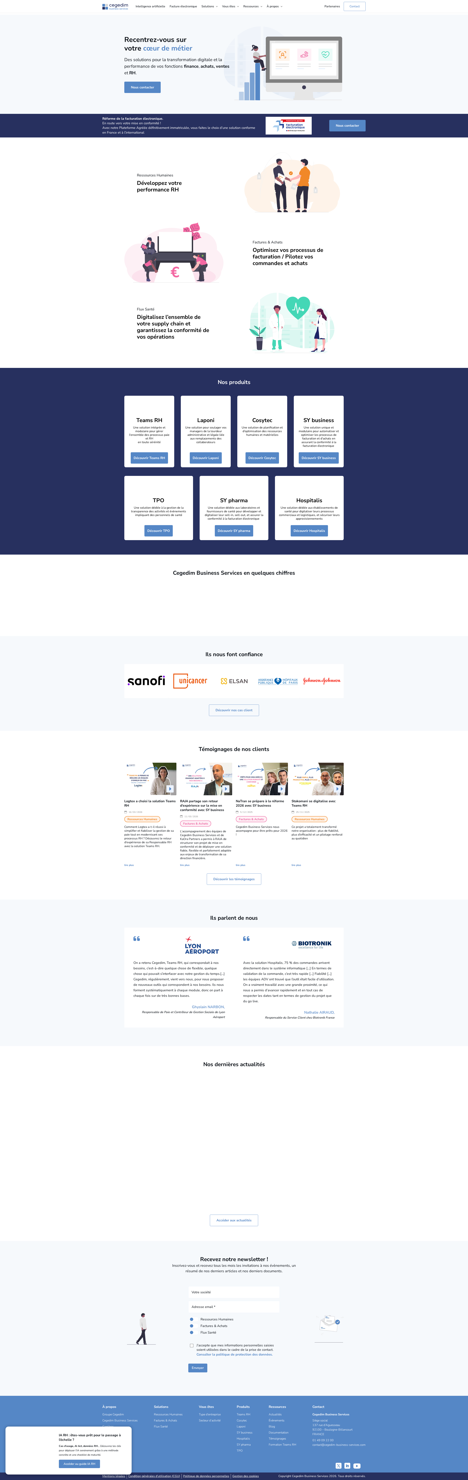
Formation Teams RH (282, 1445)
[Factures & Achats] (194, 1326)
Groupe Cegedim (113, 1414)
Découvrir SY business (319, 458)
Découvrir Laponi (206, 458)
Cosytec (262, 420)
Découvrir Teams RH (149, 458)
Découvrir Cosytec (262, 458)
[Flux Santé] (194, 1332)
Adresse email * (203, 1307)
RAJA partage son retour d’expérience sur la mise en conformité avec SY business (202, 805)
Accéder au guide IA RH (79, 1464)
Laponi (205, 420)
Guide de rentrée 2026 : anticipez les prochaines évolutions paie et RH (260, 1137)
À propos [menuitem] (273, 6)
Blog (272, 1427)
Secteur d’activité (209, 1421)
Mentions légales (113, 1476)
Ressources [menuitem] (251, 6)
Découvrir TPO (158, 531)
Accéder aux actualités (234, 1220)
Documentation (278, 1433)
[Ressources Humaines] (194, 1319)
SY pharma (234, 500)
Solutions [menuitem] (207, 6)
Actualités (275, 1414)
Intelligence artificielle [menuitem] (150, 6)
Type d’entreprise (210, 1414)
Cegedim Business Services (120, 1421)
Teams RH (149, 420)
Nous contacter (142, 87)
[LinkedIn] (347, 1465)
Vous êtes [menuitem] (228, 6)
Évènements (276, 1421)
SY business (318, 420)
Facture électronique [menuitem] (183, 6)
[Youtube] (357, 1466)
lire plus (129, 865)
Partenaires (332, 6)
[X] (338, 1465)
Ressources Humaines (213, 1142)
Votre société (201, 1292)
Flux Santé (161, 1427)
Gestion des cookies (245, 1476)
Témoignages (277, 1439)
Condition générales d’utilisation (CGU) (154, 1476)
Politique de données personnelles (206, 1476)
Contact (355, 6)
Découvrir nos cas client (234, 710)
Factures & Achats (156, 1155)
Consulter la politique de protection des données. (235, 1354)
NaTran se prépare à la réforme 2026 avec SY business (260, 803)
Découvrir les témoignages (234, 879)
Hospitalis (309, 500)
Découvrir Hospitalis (309, 531)
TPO (158, 500)
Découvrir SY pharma (234, 531)
